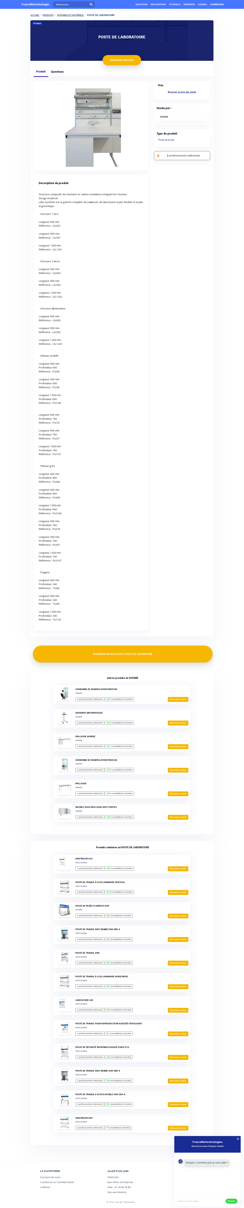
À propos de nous (50, 1177)
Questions (141, 4)
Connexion (217, 4)
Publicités (113, 1177)
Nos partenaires (117, 1192)
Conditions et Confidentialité (57, 1182)
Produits (189, 4)
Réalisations (158, 4)
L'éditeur (45, 1187)
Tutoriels (174, 4)
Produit (40, 71)
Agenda (202, 4)
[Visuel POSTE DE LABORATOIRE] (91, 125)
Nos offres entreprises (120, 1182)
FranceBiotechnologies (35, 4)
